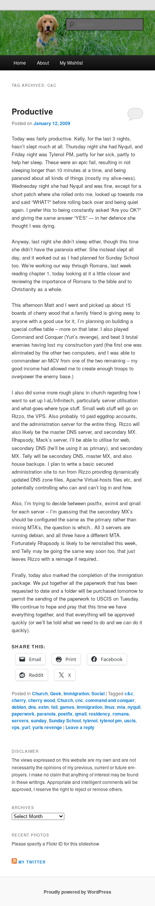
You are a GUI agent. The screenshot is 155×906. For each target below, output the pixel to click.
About (43, 62)
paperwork (23, 713)
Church (40, 693)
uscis (130, 720)
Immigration (76, 693)
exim (43, 707)
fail (54, 707)
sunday (39, 720)
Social (98, 693)
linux (110, 707)
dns (32, 707)
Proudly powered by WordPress (77, 891)
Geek (55, 693)
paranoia (46, 713)
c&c (129, 693)
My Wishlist (71, 62)
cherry (19, 700)
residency (99, 713)
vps (16, 727)
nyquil (134, 707)
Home (20, 62)
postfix (65, 713)
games (67, 707)
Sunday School (65, 720)
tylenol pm (111, 720)
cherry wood (41, 700)
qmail (81, 713)
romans (120, 713)
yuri (26, 727)
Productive (32, 111)
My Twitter (32, 862)
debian (19, 707)
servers (20, 720)
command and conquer (110, 700)
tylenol (90, 720)
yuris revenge (47, 727)
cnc (79, 700)
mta (121, 707)
